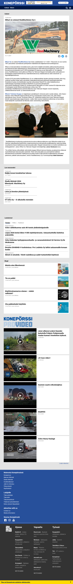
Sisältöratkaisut (8, 482)
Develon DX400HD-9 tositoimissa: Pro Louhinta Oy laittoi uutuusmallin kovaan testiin (36, 248)
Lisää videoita (64, 463)
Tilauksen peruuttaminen (11, 502)
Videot (12, 8)
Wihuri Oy (8, 62)
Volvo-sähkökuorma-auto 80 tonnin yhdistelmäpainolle (27, 227)
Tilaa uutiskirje (8, 495)
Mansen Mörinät (9, 477)
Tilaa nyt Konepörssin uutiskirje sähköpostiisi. (15, 582)
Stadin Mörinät (8, 479)
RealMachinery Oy (24, 62)
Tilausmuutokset (9, 499)
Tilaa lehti (7, 497)
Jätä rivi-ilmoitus (9, 484)
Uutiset (6, 8)
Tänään (7, 223)
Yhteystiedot (8, 486)
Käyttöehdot (7, 488)
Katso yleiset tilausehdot (11, 504)
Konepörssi (7, 475)
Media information (9, 513)
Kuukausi (21, 223)
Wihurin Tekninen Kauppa (13, 94)
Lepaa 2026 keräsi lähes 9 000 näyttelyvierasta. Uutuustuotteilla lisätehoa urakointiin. (34, 233)
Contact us (7, 511)
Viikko (14, 223)
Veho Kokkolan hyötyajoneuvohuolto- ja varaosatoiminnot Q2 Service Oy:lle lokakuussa (35, 241)
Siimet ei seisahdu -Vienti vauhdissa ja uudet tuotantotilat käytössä (32, 255)
